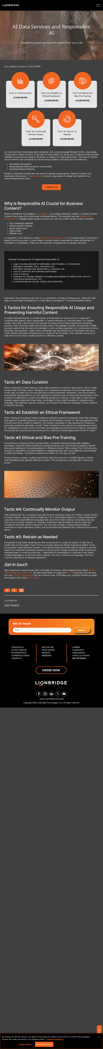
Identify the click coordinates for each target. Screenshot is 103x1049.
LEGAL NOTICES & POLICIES (51, 699)
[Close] (99, 1037)
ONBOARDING (78, 652)
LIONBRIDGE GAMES (20, 655)
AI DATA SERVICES (19, 650)
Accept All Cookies (44, 1044)
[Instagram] (45, 693)
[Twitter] (57, 693)
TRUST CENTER (48, 650)
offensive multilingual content (54, 238)
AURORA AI (16, 658)
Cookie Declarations (54, 1039)
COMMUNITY (78, 650)
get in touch (32, 577)
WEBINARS (46, 655)
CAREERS (76, 647)
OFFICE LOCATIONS (80, 655)
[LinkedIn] (51, 693)
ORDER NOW (51, 670)
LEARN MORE (20, 98)
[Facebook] (38, 693)
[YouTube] (64, 693)
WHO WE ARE (48, 647)
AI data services (34, 176)
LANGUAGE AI (17, 647)
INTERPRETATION (18, 652)
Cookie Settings (25, 1044)
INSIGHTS (46, 652)
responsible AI (43, 214)
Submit (81, 630)
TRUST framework (22, 575)
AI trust (70, 572)
